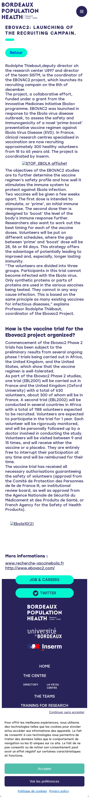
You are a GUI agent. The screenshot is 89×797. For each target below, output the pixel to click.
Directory (30, 684)
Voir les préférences (44, 781)
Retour (16, 52)
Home (44, 666)
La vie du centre (53, 686)
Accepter (44, 769)
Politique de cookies (32, 791)
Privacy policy (59, 791)
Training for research (44, 705)
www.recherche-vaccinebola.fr (34, 563)
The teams (44, 696)
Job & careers (44, 580)
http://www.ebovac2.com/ (30, 568)
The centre (34, 676)
